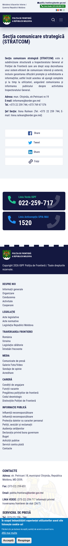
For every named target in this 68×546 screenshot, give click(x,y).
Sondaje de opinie (12, 368)
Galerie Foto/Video (12, 364)
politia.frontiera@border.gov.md (53, 3)
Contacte (7, 448)
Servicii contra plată (13, 444)
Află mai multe (9, 533)
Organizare (8, 293)
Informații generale (12, 289)
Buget (5, 436)
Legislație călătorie (12, 345)
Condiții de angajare (13, 384)
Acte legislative (10, 317)
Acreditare (8, 372)
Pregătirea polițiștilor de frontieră (20, 392)
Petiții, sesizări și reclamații (17, 424)
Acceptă (8, 540)
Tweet (37, 142)
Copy (36, 161)
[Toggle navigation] (61, 20)
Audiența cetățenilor (13, 428)
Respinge (24, 540)
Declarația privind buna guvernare (20, 432)
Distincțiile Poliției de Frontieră (19, 400)
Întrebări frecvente (12, 349)
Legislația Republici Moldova (17, 325)
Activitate (7, 301)
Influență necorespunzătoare (17, 412)
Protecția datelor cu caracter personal (22, 420)
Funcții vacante (10, 388)
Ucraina (6, 341)
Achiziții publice (10, 440)
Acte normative (10, 321)
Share (36, 133)
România (7, 337)
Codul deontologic (12, 396)
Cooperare (8, 305)
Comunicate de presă (13, 361)
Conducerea (8, 297)
